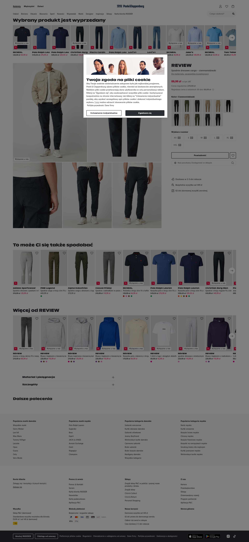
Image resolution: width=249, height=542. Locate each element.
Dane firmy (109, 105)
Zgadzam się (144, 113)
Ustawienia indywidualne (103, 113)
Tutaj (96, 102)
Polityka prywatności (95, 105)
